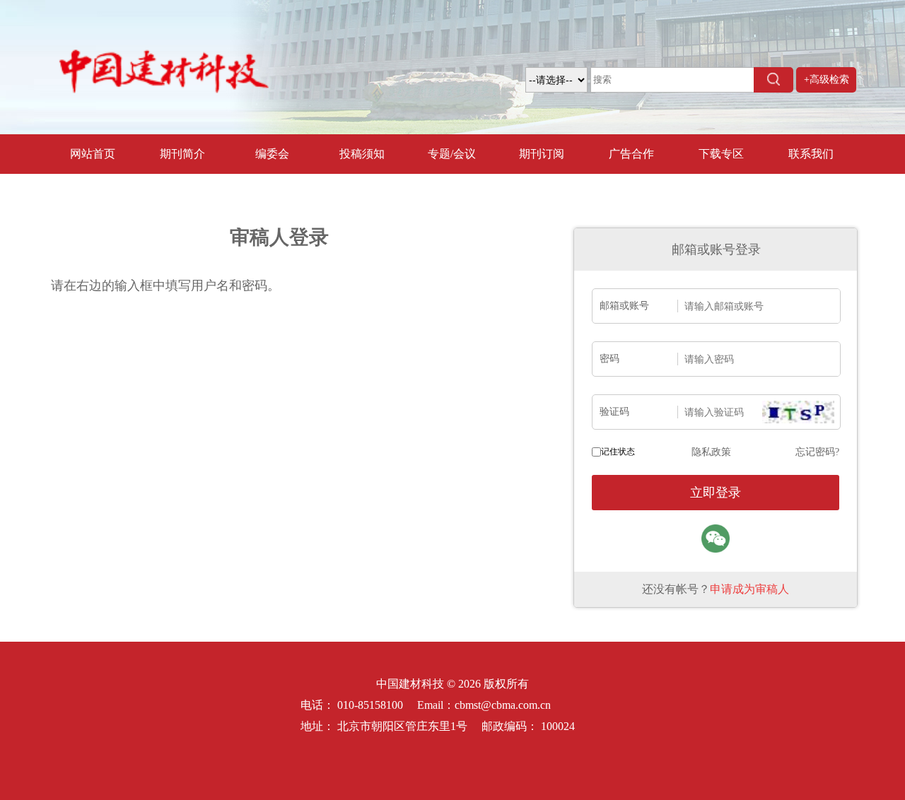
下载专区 (721, 154)
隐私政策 (711, 452)
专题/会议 (452, 154)
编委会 (272, 154)
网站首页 (92, 154)
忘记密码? (817, 452)
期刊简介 (182, 154)
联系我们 (811, 154)
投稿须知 (362, 154)
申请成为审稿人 (749, 589)
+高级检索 (826, 79)
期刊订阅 (541, 154)
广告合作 (631, 154)
